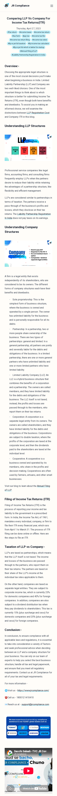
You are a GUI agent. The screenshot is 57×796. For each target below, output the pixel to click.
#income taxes (25, 32)
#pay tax (26, 36)
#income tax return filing (20, 40)
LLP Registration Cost (38, 112)
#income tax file (38, 36)
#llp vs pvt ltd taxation (16, 44)
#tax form (16, 36)
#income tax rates (39, 40)
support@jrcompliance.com (35, 704)
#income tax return (41, 32)
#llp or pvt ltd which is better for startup (28, 47)
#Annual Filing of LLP (28, 51)
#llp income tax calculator (38, 44)
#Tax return (12, 32)
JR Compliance (20, 5)
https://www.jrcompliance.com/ (33, 690)
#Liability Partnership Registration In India (28, 55)
